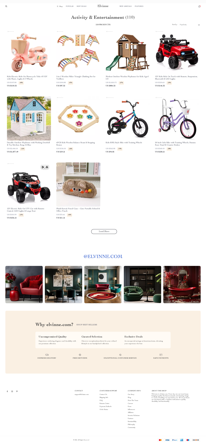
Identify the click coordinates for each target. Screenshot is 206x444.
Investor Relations (134, 415)
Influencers (131, 409)
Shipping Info (104, 397)
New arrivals (126, 6)
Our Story (131, 394)
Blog (129, 397)
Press (129, 406)
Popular (69, 6)
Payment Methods (105, 406)
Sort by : (175, 24)
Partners (130, 418)
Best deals (81, 6)
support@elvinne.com (82, 394)
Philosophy (131, 424)
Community (131, 427)
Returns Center (104, 403)
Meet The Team (133, 400)
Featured (139, 6)
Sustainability (132, 421)
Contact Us (103, 394)
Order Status (104, 409)
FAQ (101, 400)
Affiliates (130, 412)
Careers (130, 403)
